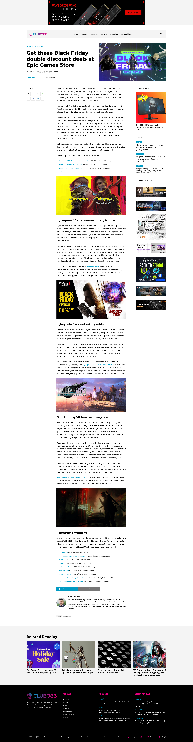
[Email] (33, 94)
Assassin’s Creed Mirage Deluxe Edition (73, 578)
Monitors (139, 142)
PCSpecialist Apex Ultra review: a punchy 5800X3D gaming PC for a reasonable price (149, 170)
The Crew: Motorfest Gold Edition (71, 581)
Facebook (121, 737)
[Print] (38, 94)
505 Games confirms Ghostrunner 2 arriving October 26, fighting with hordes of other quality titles (149, 672)
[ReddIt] (42, 99)
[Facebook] (33, 99)
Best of (101, 699)
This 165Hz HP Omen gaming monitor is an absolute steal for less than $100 (150, 127)
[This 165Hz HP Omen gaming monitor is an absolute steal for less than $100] (151, 107)
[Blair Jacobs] (61, 602)
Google (164, 737)
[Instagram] (128, 737)
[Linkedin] (38, 99)
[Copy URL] (29, 94)
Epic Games (67, 616)
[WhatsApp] (42, 94)
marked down (93, 267)
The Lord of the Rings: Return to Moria (72, 556)
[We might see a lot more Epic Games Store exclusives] (114, 654)
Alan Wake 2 (63, 552)
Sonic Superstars (65, 574)
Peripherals (140, 154)
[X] (29, 99)
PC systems (140, 165)
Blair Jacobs (32, 77)
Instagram (134, 737)
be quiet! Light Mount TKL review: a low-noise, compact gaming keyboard (150, 159)
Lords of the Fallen (65, 567)
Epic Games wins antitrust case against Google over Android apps (78, 671)
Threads (153, 737)
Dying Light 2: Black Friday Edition (70, 164)
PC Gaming (39, 46)
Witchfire (62, 560)
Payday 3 (62, 563)
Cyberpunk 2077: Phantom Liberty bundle (74, 161)
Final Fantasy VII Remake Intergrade (72, 168)
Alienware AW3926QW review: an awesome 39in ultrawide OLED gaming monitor (149, 147)
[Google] (159, 737)
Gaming (30, 46)
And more (62, 172)
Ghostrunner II (64, 570)
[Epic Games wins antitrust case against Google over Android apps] (78, 654)
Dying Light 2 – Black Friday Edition (97, 365)
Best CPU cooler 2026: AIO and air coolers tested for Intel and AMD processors (114, 720)
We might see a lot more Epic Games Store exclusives (111, 671)
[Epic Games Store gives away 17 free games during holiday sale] (43, 654)
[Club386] (38, 34)
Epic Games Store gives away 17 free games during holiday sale (41, 671)
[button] (161, 34)
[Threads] (148, 737)
